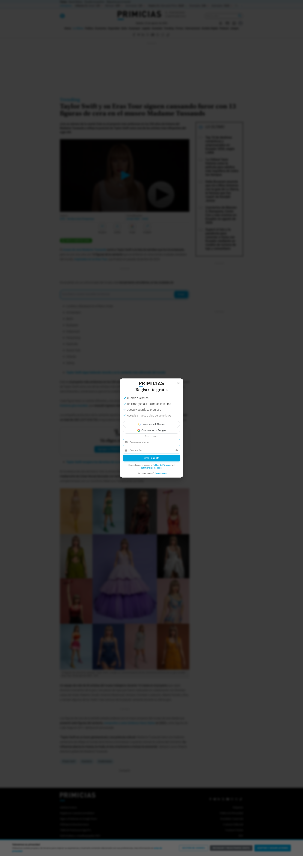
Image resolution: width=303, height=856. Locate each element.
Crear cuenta (151, 455)
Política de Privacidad (162, 462)
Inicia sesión (160, 470)
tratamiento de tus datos (151, 465)
